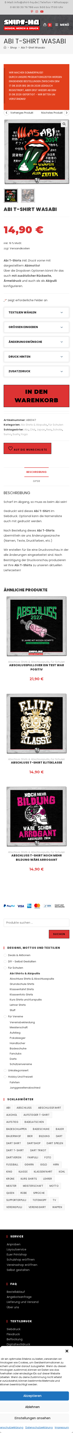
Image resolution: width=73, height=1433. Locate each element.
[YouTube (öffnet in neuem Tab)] (41, 11)
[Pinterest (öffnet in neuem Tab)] (32, 11)
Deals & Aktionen (19, 955)
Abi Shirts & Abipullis (34, 425)
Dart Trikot (38, 1150)
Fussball (12, 1164)
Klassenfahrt (43, 1171)
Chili (32, 429)
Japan (40, 429)
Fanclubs (15, 1053)
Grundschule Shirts (22, 984)
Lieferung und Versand (23, 1302)
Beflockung (15, 1339)
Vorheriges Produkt (21, 112)
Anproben (13, 1244)
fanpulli (33, 1157)
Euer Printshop (17, 1254)
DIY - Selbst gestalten (22, 961)
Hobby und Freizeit (20, 1077)
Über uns (13, 1307)
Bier (30, 1136)
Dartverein (13, 1157)
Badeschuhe (18, 1048)
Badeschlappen (16, 1129)
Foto (47, 1157)
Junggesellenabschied (25, 1088)
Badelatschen (34, 1122)
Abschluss (24, 1107)
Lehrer (47, 1178)
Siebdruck (13, 1329)
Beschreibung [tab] (36, 472)
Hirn (56, 1164)
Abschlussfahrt (49, 1107)
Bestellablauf (16, 1292)
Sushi (16, 434)
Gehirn (29, 1164)
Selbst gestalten (18, 1270)
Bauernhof (13, 1136)
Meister (11, 1186)
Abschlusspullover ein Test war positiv (36, 667)
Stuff (12, 1010)
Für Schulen (55, 425)
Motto (53, 1186)
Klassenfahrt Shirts (22, 989)
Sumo (7, 434)
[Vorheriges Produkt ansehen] (6, 113)
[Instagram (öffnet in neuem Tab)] (36, 11)
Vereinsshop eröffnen (22, 1265)
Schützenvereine (21, 1064)
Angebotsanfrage (19, 1297)
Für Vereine (15, 1016)
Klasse (23, 1171)
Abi (26, 429)
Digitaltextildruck (18, 1344)
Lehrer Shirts (18, 1005)
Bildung (44, 1136)
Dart (59, 1136)
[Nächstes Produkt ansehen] (66, 113)
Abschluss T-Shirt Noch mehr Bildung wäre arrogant (36, 857)
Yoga (24, 434)
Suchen (59, 934)
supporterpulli (16, 1200)
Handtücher (17, 1043)
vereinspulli (14, 1207)
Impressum (62, 1427)
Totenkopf (40, 1200)
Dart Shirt (13, 1143)
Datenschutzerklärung (39, 1427)
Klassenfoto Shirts (21, 994)
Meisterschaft (19, 1027)
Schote (57, 429)
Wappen (57, 1207)
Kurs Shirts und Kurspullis (26, 1000)
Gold (43, 1164)
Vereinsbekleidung (22, 1022)
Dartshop (33, 1143)
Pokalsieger (18, 1038)
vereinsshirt (37, 1207)
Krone (10, 1178)
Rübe (23, 1193)
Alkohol (11, 1115)
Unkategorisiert (18, 1070)
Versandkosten (20, 248)
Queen (10, 1193)
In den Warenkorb (36, 396)
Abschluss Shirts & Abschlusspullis (28, 662)
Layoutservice (16, 1249)
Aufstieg (15, 1033)
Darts (13, 1059)
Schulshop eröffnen (21, 1260)
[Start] (5, 47)
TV (54, 1200)
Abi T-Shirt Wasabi (33, 47)
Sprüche (39, 1193)
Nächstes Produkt (52, 112)
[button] (67, 1351)
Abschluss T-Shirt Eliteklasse (36, 763)
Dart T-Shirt (15, 1150)
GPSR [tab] (36, 481)
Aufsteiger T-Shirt (36, 1115)
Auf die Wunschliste (30, 449)
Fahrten (15, 1082)
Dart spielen (55, 1143)
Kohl (62, 1171)
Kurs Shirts (29, 1178)
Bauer (60, 1129)
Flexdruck (13, 1334)
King (9, 1171)
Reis (49, 429)
